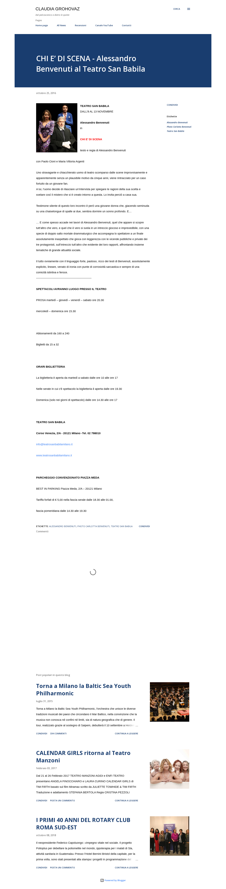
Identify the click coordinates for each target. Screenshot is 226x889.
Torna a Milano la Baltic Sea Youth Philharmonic (83, 689)
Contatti (126, 25)
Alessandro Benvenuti (177, 122)
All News (61, 25)
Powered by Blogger (115, 880)
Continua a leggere (126, 733)
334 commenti (58, 733)
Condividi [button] (172, 104)
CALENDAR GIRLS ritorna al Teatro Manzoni (83, 756)
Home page (42, 25)
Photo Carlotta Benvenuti (179, 126)
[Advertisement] (88, 635)
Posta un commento (62, 800)
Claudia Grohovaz (58, 8)
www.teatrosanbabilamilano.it (54, 455)
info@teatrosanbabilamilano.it (54, 444)
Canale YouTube (104, 25)
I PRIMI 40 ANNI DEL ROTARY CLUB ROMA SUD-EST (83, 823)
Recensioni (80, 25)
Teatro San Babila (175, 131)
